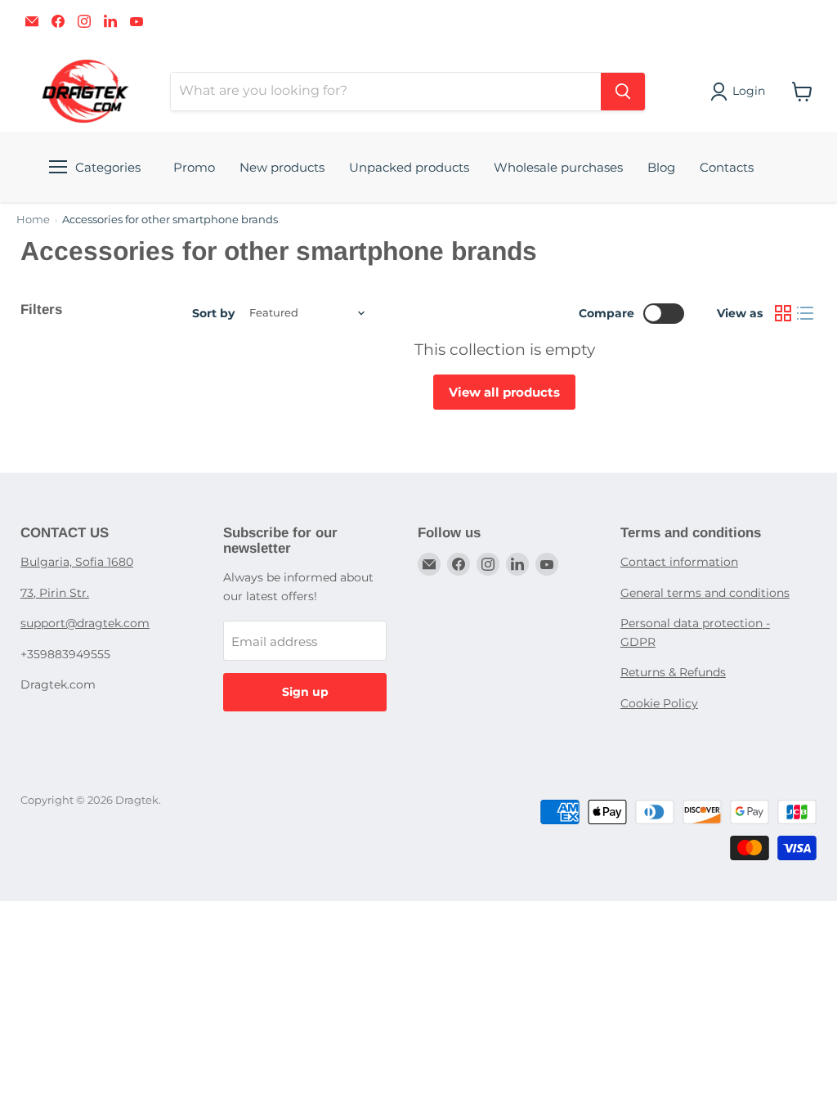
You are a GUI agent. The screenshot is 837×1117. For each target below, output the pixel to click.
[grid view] (783, 313)
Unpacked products (409, 167)
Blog (661, 167)
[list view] (805, 313)
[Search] (623, 91)
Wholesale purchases (558, 167)
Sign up (305, 691)
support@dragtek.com (85, 623)
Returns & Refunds (673, 672)
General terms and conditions (705, 592)
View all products (504, 392)
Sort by (213, 313)
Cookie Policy (659, 703)
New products (282, 167)
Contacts (727, 167)
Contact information (679, 561)
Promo (194, 167)
